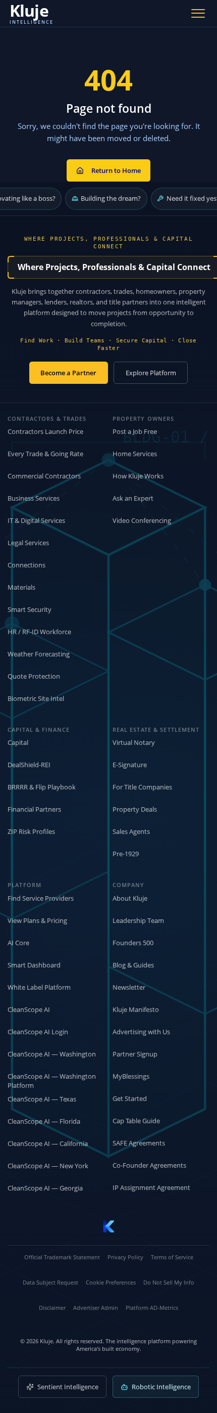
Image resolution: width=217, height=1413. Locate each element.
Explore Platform (151, 372)
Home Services (135, 453)
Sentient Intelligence (67, 1386)
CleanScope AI (29, 1009)
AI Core (18, 942)
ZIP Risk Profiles (31, 831)
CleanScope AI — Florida (44, 1121)
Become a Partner (68, 372)
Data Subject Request (50, 1282)
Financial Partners (34, 809)
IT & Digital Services (36, 520)
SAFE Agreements (139, 1142)
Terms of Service (172, 1257)
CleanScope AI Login (38, 1031)
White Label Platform (39, 987)
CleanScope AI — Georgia (45, 1188)
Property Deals (135, 809)
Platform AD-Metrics (152, 1307)
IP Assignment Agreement (151, 1187)
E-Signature (130, 764)
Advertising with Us (141, 1031)
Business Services (34, 498)
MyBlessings (131, 1076)
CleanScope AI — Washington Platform (52, 1081)
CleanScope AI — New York (48, 1165)
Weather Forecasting (39, 653)
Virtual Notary (134, 742)
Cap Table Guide (136, 1120)
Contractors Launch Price (45, 431)
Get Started (130, 1098)
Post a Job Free (135, 431)
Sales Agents (131, 831)
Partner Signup (135, 1053)
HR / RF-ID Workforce (39, 631)
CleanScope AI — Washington (52, 1053)
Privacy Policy (125, 1257)
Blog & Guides (133, 964)
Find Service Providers (41, 898)
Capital (18, 742)
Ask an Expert (133, 498)
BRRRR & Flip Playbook (42, 786)
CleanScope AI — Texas (42, 1098)
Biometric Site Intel (36, 698)
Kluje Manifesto (136, 1009)
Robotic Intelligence (161, 1386)
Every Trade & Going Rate (45, 453)
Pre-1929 (126, 853)
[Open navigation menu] (198, 13)
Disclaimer (52, 1307)
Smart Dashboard (34, 964)
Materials (21, 587)
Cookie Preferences (111, 1282)
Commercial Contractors (44, 475)
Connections (26, 564)
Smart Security (29, 609)
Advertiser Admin (95, 1307)
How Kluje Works (138, 475)
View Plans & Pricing (37, 920)
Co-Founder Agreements (149, 1165)
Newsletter (129, 987)
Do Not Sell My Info (168, 1282)
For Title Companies (142, 786)
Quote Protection (34, 676)
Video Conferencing (142, 520)
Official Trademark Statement (62, 1257)
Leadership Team (138, 920)
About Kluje (130, 898)
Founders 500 (133, 942)
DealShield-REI (29, 764)
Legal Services (28, 542)
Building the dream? (111, 198)
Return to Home (116, 170)
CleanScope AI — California (48, 1143)
